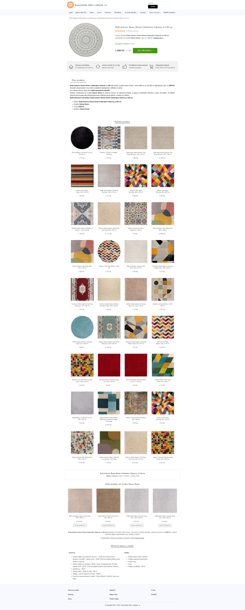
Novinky (71, 594)
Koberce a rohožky (87, 18)
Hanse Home (135, 38)
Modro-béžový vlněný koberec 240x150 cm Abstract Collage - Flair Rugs (109, 419)
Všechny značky (73, 590)
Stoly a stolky (154, 12)
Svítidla (143, 12)
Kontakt (153, 594)
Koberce (95, 18)
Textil (99, 12)
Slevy (70, 599)
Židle (91, 12)
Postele (108, 12)
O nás (153, 590)
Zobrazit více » (158, 38)
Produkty (75, 18)
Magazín (112, 590)
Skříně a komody (169, 12)
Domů (71, 12)
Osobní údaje (114, 599)
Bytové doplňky (130, 12)
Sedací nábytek (80, 12)
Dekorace (117, 12)
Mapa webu (114, 594)
